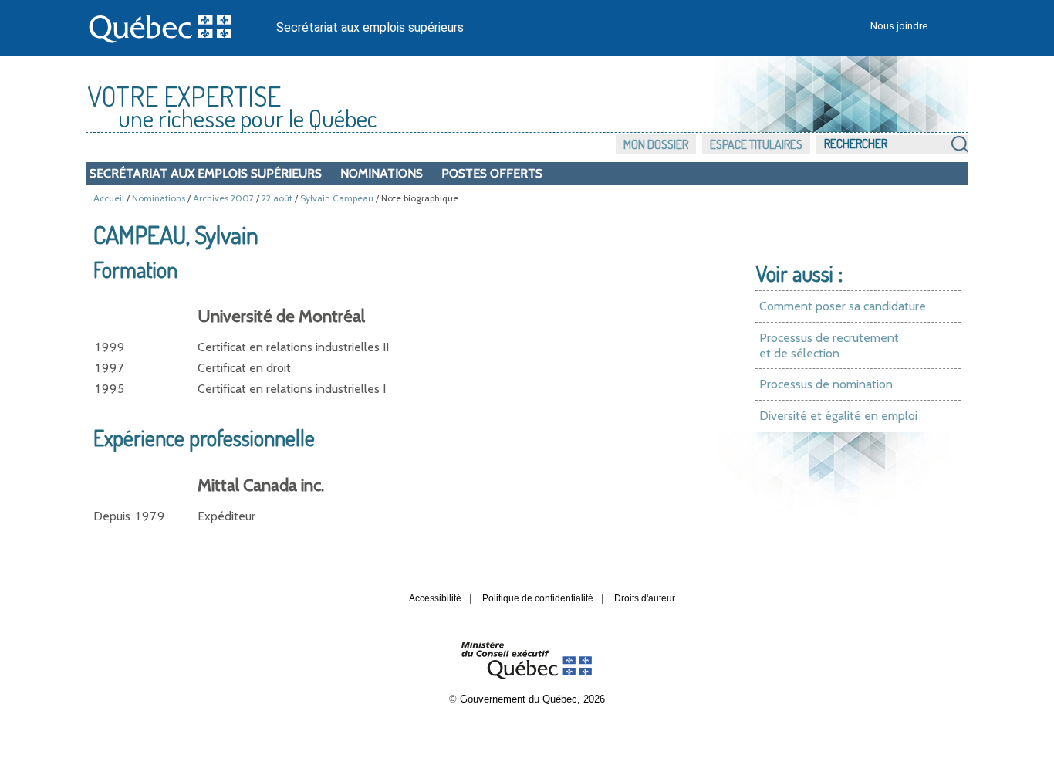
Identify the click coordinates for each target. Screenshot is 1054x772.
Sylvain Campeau (336, 198)
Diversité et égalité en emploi (838, 415)
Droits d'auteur (644, 598)
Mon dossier (655, 144)
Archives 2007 (223, 198)
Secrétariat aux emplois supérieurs (370, 27)
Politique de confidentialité (537, 598)
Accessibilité (435, 598)
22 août (277, 198)
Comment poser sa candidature (842, 306)
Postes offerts (491, 173)
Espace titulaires (756, 144)
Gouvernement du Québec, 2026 (532, 699)
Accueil (108, 198)
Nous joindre (898, 26)
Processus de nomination (826, 384)
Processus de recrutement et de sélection (829, 345)
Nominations (381, 173)
